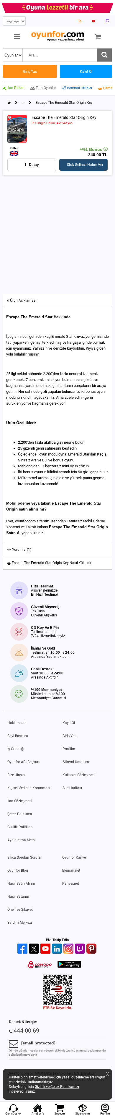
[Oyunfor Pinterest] (92, 949)
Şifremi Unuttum (76, 762)
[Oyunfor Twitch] (80, 949)
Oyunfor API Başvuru (23, 762)
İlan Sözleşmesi (19, 801)
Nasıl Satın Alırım (21, 883)
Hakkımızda (17, 723)
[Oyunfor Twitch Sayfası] (107, 21)
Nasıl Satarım (18, 896)
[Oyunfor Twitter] (34, 949)
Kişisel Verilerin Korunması (28, 788)
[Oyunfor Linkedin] (57, 949)
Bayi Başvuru (17, 736)
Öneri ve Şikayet (20, 909)
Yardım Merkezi (19, 922)
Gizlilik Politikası (20, 827)
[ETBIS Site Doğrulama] (57, 1009)
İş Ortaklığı (15, 749)
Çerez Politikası (19, 814)
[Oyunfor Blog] (80, 21)
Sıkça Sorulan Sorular (24, 857)
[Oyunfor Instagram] (69, 949)
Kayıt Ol (69, 723)
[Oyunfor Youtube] (46, 949)
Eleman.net (71, 870)
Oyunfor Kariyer (74, 857)
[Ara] (104, 55)
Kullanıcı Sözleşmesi (79, 775)
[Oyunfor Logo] (57, 36)
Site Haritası (72, 788)
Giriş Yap (70, 736)
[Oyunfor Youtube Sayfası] (93, 21)
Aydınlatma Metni (21, 840)
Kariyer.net (70, 883)
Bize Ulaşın (16, 775)
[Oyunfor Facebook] (23, 949)
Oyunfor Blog (17, 870)
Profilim (69, 749)
